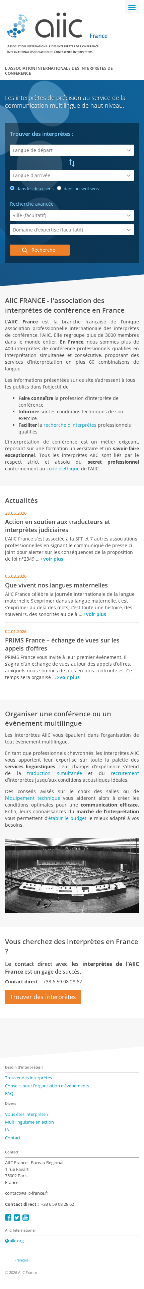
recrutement (125, 773)
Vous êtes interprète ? (27, 1114)
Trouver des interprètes (43, 997)
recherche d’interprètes (70, 425)
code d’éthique (63, 468)
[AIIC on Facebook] (8, 1217)
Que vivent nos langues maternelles (56, 585)
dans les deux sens (34, 189)
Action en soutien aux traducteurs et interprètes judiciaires (57, 525)
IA (7, 1130)
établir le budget (67, 818)
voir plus (53, 559)
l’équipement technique (34, 798)
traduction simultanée (54, 773)
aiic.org (16, 1241)
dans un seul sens (80, 189)
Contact (13, 1138)
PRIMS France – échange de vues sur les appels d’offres (62, 644)
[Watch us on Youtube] (25, 1217)
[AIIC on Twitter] (17, 1217)
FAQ (9, 1093)
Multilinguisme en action (29, 1122)
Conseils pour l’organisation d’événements (47, 1086)
